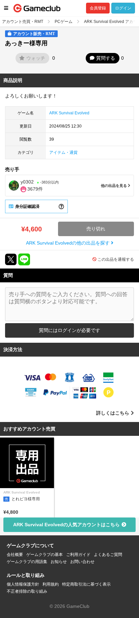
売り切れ (95, 228)
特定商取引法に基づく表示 (86, 584)
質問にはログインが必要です (69, 330)
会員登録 (98, 8)
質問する (105, 58)
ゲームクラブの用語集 (27, 561)
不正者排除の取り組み (27, 591)
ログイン (123, 8)
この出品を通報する (116, 259)
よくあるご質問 (108, 554)
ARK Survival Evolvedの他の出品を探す (68, 243)
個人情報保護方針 (23, 584)
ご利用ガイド (78, 554)
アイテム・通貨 (63, 152)
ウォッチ (35, 58)
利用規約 (51, 584)
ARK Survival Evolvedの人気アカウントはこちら (66, 524)
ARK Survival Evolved (69, 113)
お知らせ (59, 561)
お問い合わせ (82, 561)
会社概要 (15, 554)
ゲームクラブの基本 (44, 554)
